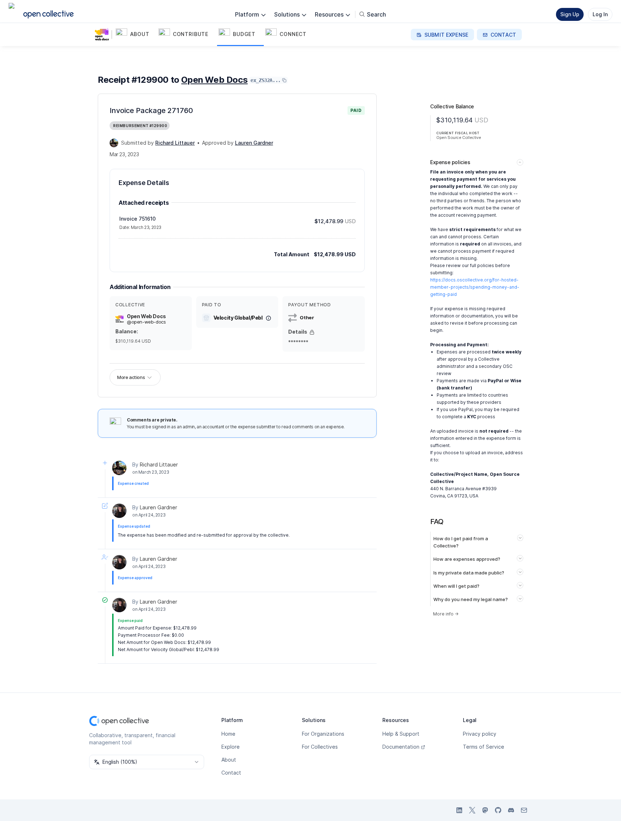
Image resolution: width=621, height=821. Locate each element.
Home (228, 734)
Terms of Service (483, 747)
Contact (231, 773)
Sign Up (569, 14)
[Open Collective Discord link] (511, 810)
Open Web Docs (214, 80)
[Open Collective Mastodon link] (485, 810)
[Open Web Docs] (103, 34)
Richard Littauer (159, 464)
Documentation (400, 747)
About (228, 760)
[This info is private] (311, 332)
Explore (230, 747)
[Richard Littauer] (114, 143)
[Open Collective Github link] (498, 810)
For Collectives (320, 747)
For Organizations (323, 734)
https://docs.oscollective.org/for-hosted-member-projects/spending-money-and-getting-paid (474, 287)
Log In (600, 14)
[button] (135, 34)
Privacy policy (479, 734)
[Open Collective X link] (472, 810)
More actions (131, 377)
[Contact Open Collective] (524, 810)
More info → (446, 614)
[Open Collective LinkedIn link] (459, 810)
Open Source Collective (458, 137)
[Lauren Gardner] (119, 511)
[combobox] (146, 762)
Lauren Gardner (158, 507)
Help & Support (400, 734)
